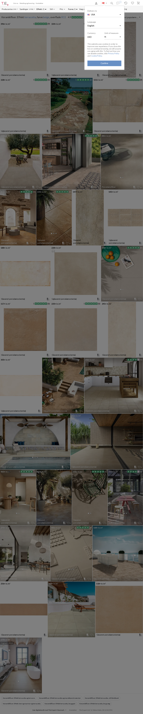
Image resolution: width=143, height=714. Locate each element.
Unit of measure (111, 33)
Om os (15, 3)
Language (91, 22)
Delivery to (92, 11)
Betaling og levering (27, 3)
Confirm (104, 63)
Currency (91, 33)
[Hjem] (5, 4)
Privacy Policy (113, 53)
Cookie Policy (96, 56)
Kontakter (39, 3)
